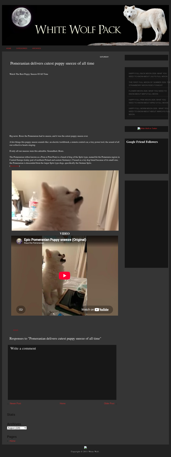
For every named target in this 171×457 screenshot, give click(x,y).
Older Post (109, 403)
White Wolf (94, 451)
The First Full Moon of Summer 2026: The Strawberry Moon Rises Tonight (149, 83)
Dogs (15, 330)
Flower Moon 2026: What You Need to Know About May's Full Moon (148, 92)
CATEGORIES (21, 48)
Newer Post (15, 403)
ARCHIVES (36, 48)
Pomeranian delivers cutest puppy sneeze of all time (52, 63)
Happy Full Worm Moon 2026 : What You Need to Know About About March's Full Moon (149, 111)
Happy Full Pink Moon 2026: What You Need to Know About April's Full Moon (148, 101)
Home (8, 48)
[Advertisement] (65, 103)
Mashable (14, 165)
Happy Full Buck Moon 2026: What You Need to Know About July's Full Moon (148, 74)
